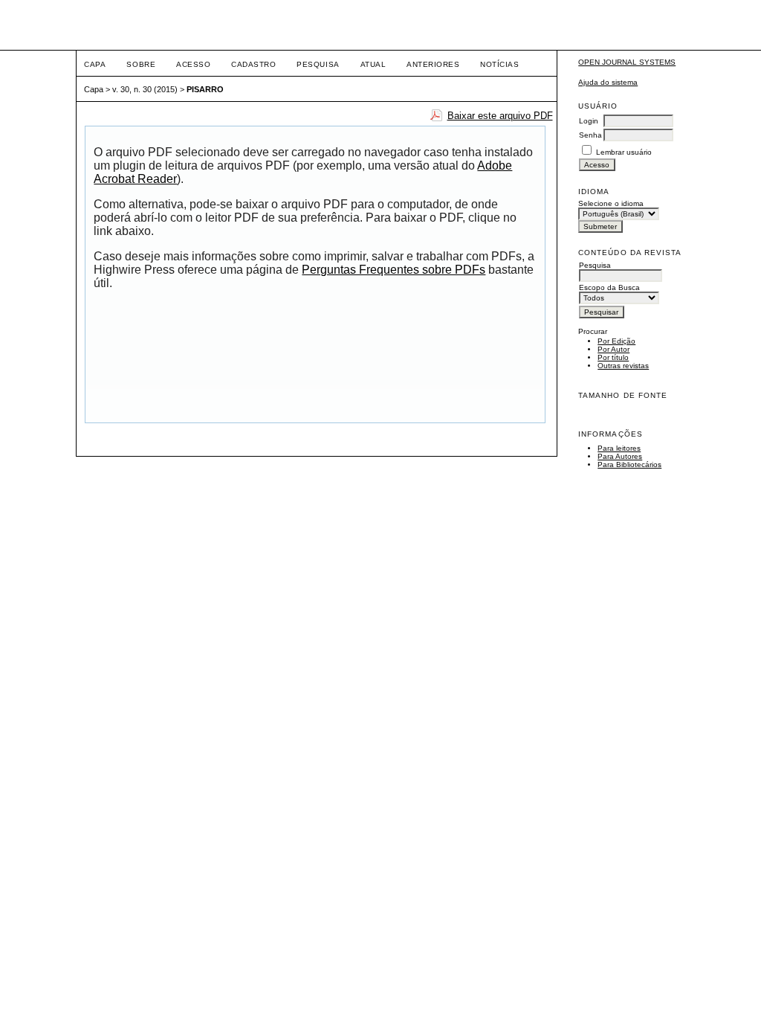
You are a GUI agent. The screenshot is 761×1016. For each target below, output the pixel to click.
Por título (613, 357)
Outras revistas (623, 365)
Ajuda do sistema (608, 82)
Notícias (499, 64)
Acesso (193, 64)
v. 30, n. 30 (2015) (145, 89)
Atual (373, 64)
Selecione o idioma (611, 203)
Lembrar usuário (624, 152)
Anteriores (433, 64)
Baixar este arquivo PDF (500, 115)
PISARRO (205, 89)
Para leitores (619, 448)
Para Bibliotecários (629, 464)
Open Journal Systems (627, 62)
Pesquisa (318, 64)
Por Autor (613, 349)
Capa (95, 64)
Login (588, 121)
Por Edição (616, 341)
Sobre (140, 64)
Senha (590, 135)
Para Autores (620, 456)
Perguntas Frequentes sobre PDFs (393, 269)
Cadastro (253, 64)
